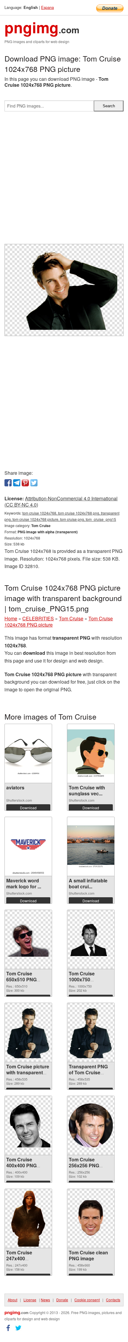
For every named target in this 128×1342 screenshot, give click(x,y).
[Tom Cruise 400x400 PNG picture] (28, 1125)
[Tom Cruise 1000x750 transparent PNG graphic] (91, 939)
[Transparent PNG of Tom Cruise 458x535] (91, 1032)
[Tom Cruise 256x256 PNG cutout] (91, 1125)
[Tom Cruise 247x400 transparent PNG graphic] (28, 1218)
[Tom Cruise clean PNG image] (90, 1218)
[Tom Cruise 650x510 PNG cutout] (28, 939)
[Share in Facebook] (8, 482)
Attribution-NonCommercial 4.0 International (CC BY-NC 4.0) (61, 501)
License (30, 1299)
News (45, 1299)
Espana (47, 7)
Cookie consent (87, 1299)
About (12, 1299)
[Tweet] (34, 482)
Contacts (113, 1299)
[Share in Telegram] (16, 482)
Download (28, 807)
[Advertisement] (64, 180)
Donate (62, 1299)
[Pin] (25, 482)
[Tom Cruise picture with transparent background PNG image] (28, 1032)
